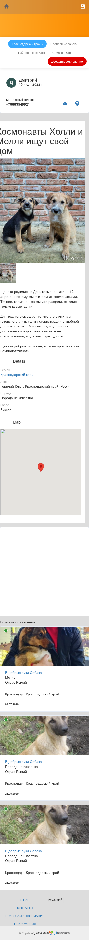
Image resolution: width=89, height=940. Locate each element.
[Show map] (77, 102)
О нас (25, 900)
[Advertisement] (44, 571)
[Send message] (64, 102)
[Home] (6, 7)
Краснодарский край (17, 374)
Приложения (25, 923)
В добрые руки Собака (23, 672)
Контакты (25, 908)
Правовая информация (24, 916)
